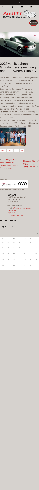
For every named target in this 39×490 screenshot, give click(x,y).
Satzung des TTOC (14, 210)
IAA (16, 150)
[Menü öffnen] (19, 2)
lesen (4, 117)
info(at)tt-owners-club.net (22, 208)
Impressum (11, 213)
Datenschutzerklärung (15, 215)
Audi (3, 150)
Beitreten (33, 23)
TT (22, 150)
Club (9, 150)
